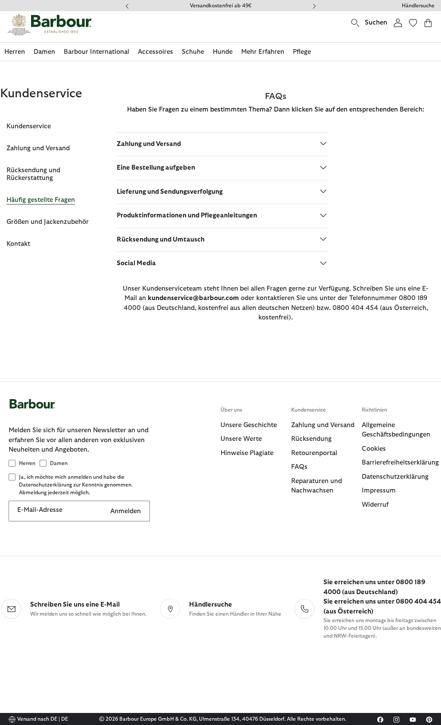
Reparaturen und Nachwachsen (316, 486)
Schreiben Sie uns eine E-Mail (75, 604)
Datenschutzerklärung (395, 477)
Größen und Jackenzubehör (47, 222)
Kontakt (18, 244)
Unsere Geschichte (248, 425)
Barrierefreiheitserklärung (397, 462)
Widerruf (375, 505)
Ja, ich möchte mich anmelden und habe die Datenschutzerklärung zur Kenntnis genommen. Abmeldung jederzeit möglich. (76, 484)
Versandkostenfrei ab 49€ (221, 5)
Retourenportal (314, 453)
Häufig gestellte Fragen (40, 200)
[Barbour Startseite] (49, 24)
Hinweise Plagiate (246, 453)
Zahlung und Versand (38, 148)
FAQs (299, 467)
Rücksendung (311, 439)
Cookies (374, 449)
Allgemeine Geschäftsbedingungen (396, 430)
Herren (27, 463)
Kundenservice (28, 126)
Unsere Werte (241, 439)
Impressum (379, 490)
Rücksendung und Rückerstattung (33, 174)
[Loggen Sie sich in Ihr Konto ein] (398, 22)
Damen (59, 463)
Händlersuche (418, 5)
